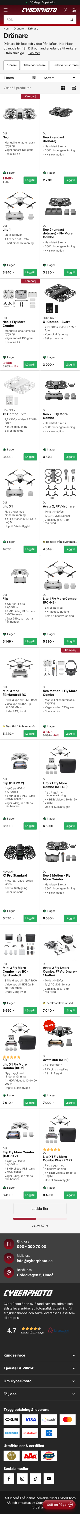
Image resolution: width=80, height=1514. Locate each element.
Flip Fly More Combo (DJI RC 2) (18, 1154)
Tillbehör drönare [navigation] (35, 65)
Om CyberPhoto (18, 1381)
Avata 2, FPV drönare (58, 506)
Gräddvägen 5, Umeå (35, 1275)
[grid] (40, 645)
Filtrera (9, 78)
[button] (37, 1330)
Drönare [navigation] (11, 65)
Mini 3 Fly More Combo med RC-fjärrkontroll (15, 971)
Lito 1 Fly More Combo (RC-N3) (60, 600)
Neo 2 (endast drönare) (53, 139)
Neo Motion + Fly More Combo (60, 692)
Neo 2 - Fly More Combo (55, 416)
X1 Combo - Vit (14, 414)
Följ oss (10, 1394)
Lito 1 (7, 229)
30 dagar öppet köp (42, 2)
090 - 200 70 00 (31, 1246)
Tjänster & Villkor (19, 1368)
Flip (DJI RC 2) (13, 783)
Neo (6, 137)
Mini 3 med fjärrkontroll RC (14, 692)
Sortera (49, 78)
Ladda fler (40, 1208)
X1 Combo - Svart (56, 322)
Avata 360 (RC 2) (56, 1060)
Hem (6, 28)
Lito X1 (8, 506)
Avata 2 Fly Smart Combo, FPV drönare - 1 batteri (60, 971)
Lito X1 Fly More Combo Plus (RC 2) (57, 1158)
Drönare (19, 28)
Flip (5, 598)
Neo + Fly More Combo (14, 323)
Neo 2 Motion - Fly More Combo (56, 877)
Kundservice (14, 1355)
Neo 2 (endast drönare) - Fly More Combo (57, 233)
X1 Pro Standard (15, 875)
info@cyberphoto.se (35, 1260)
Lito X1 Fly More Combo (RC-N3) (55, 785)
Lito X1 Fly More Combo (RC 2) (15, 1066)
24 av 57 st (40, 1226)
